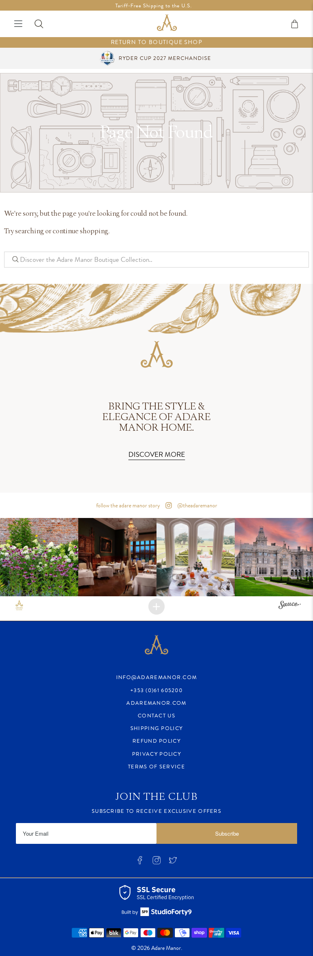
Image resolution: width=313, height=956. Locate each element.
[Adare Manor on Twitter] (173, 862)
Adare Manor (166, 948)
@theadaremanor (196, 505)
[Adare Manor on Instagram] (156, 862)
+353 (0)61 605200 (156, 690)
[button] (39, 557)
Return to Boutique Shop (156, 42)
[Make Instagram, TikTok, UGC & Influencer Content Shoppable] (289, 606)
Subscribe (227, 833)
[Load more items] (156, 606)
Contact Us (156, 715)
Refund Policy (156, 741)
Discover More (156, 454)
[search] (156, 259)
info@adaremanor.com (156, 677)
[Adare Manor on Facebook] (140, 862)
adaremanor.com (156, 703)
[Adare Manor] (167, 23)
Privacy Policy (156, 754)
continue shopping (80, 231)
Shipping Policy (156, 728)
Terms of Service (156, 766)
